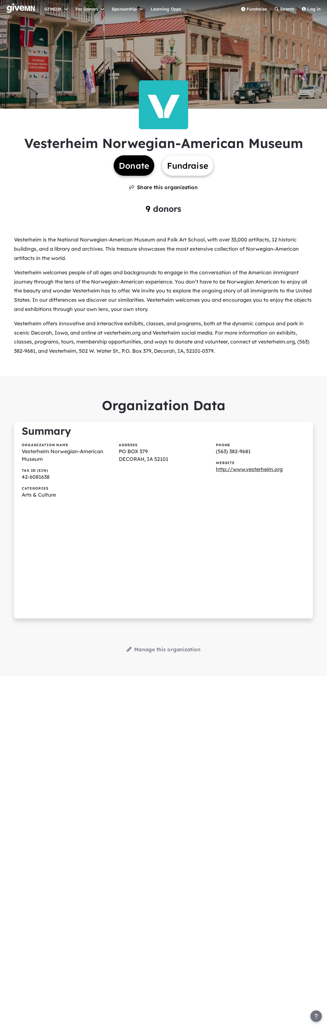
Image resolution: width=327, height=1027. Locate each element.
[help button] (316, 1016)
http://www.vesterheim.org (249, 469)
